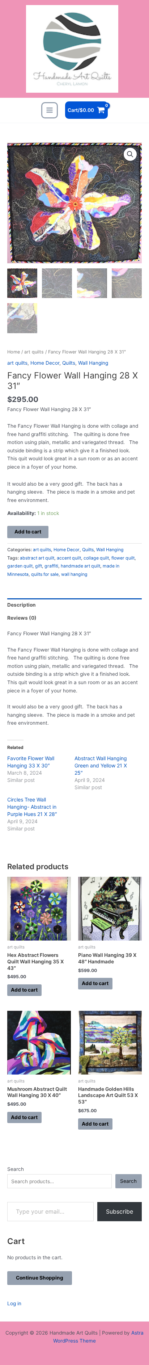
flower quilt (123, 558)
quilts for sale (45, 574)
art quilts (34, 352)
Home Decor (44, 363)
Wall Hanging (93, 363)
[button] (130, 154)
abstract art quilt (37, 558)
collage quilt (96, 558)
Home (13, 352)
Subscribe (119, 1211)
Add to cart (27, 532)
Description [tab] (21, 605)
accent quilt (69, 558)
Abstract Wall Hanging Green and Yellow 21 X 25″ (100, 765)
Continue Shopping (39, 1278)
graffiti (51, 566)
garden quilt (20, 566)
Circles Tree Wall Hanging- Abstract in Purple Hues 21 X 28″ (32, 806)
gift (38, 566)
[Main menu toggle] (49, 110)
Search (15, 1169)
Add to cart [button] (24, 990)
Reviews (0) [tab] (22, 618)
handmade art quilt (80, 566)
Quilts (68, 363)
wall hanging (74, 574)
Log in (14, 1303)
